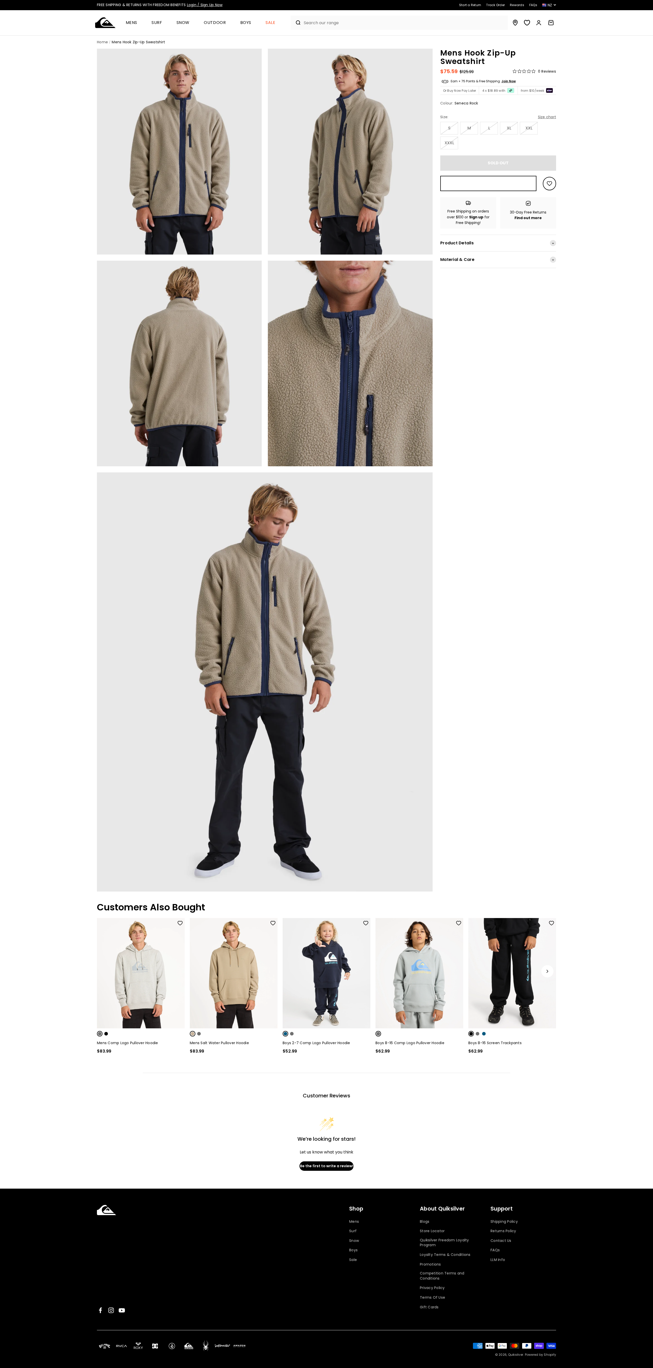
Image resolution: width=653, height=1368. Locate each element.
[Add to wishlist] (549, 183)
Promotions (430, 1264)
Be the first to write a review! (326, 1165)
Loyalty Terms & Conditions (445, 1254)
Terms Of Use (432, 1297)
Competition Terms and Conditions (442, 1276)
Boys (246, 22)
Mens (131, 22)
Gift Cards (429, 1307)
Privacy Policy (432, 1287)
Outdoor (215, 22)
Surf (157, 22)
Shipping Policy (504, 1221)
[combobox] (405, 23)
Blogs (424, 1221)
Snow (183, 22)
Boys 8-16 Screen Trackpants (495, 1042)
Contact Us (501, 1240)
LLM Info (498, 1259)
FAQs (495, 1250)
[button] (134, 23)
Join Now (508, 81)
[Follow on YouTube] (121, 1310)
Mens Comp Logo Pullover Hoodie (127, 1042)
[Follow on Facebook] (100, 1310)
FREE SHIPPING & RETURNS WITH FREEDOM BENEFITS (159, 4)
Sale (270, 22)
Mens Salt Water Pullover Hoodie (219, 1042)
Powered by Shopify (540, 1354)
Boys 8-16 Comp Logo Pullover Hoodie (409, 1042)
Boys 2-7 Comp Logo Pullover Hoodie (316, 1042)
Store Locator (432, 1231)
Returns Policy (503, 1231)
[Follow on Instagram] (111, 1310)
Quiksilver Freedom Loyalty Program (444, 1243)
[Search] (296, 22)
